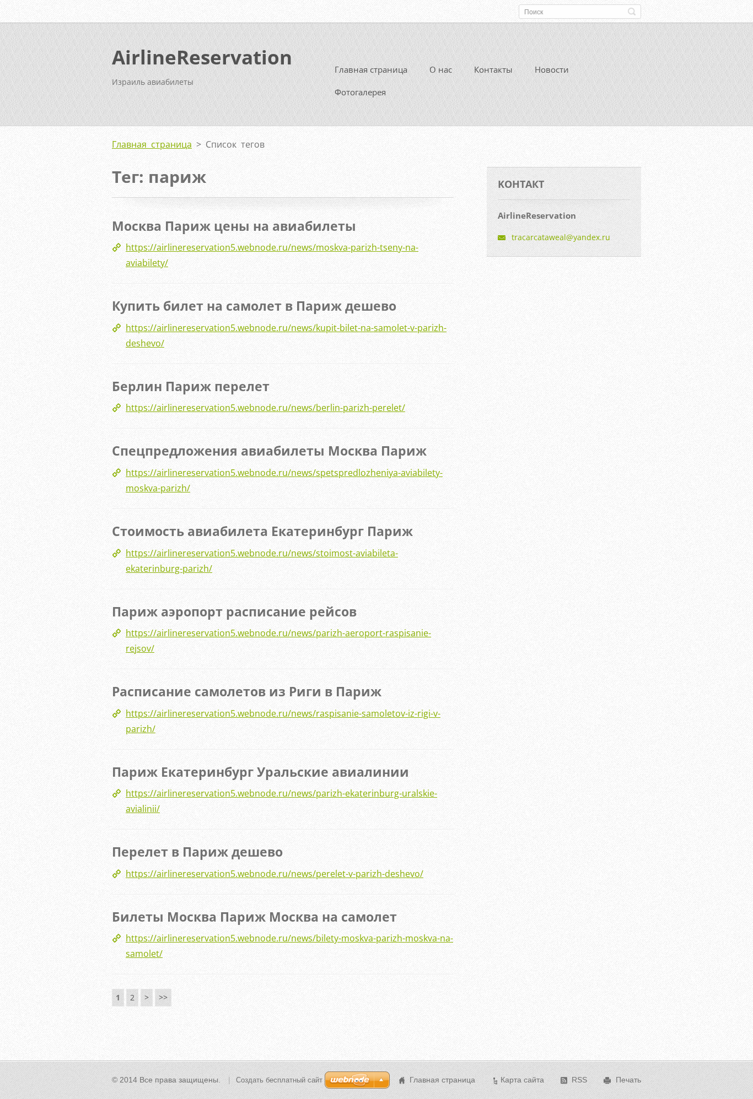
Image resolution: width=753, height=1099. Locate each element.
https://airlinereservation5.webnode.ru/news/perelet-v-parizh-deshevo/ (274, 874)
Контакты (493, 69)
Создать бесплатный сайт (279, 1080)
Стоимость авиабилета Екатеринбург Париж (262, 531)
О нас (440, 69)
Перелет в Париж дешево (197, 851)
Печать (628, 1079)
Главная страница (371, 69)
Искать (632, 12)
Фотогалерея (360, 92)
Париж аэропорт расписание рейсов (234, 611)
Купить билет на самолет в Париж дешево (254, 306)
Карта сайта (522, 1079)
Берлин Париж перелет (191, 386)
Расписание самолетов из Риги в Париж (246, 691)
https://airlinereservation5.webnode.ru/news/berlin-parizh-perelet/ (265, 408)
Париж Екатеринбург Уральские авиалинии (260, 772)
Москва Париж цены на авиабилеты (234, 226)
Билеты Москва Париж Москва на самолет (254, 916)
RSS (579, 1079)
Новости (552, 69)
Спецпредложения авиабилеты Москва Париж (269, 450)
